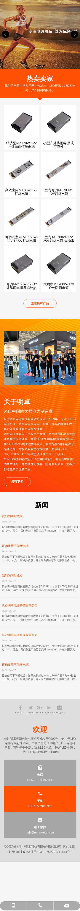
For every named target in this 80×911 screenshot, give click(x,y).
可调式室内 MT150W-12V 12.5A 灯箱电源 (21, 239)
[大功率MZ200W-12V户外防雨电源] (58, 263)
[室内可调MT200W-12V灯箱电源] (58, 169)
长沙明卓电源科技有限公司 (20, 605)
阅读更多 (17, 481)
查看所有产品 (40, 303)
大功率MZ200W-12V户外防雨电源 (58, 286)
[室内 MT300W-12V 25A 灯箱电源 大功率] (58, 216)
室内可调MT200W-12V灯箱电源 (58, 191)
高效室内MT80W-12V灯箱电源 (21, 191)
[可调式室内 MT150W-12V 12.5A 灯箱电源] (21, 216)
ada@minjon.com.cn (40, 832)
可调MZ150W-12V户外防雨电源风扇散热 (21, 286)
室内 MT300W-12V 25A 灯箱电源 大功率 (58, 239)
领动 (17, 852)
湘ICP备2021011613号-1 (56, 852)
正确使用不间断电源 (15, 546)
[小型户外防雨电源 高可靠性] (58, 122)
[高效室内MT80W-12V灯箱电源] (21, 169)
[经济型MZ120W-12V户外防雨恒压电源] (21, 122)
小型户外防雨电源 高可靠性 (58, 144)
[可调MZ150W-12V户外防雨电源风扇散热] (21, 263)
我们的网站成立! (12, 516)
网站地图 (69, 846)
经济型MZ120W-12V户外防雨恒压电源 (21, 144)
